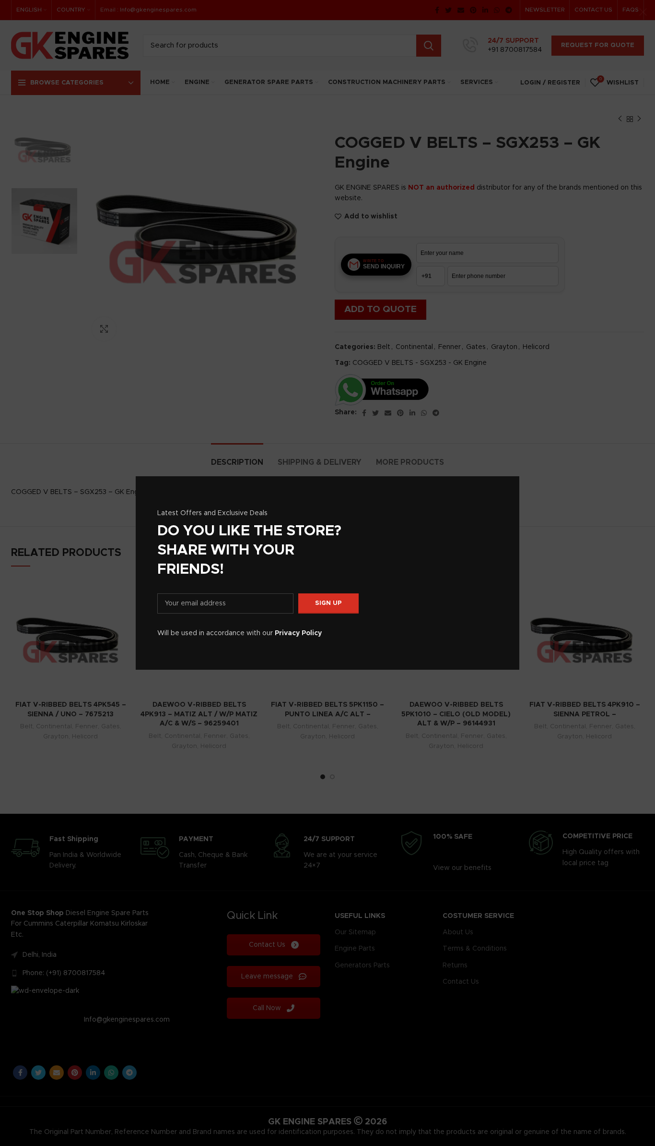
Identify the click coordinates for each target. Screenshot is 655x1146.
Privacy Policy (298, 633)
